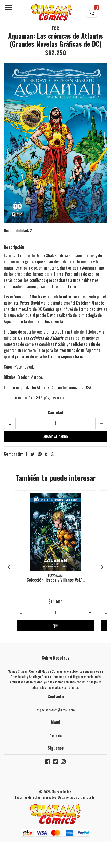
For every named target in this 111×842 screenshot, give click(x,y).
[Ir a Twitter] (55, 762)
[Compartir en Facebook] (26, 454)
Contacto (55, 735)
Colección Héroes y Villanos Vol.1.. (56, 580)
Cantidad (55, 412)
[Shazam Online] (52, 12)
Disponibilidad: (16, 230)
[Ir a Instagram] (63, 762)
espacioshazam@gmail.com (56, 709)
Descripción (14, 247)
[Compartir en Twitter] (32, 454)
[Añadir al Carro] (55, 625)
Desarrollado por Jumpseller (77, 797)
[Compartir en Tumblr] (46, 454)
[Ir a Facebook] (47, 762)
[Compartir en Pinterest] (40, 454)
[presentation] (9, 567)
